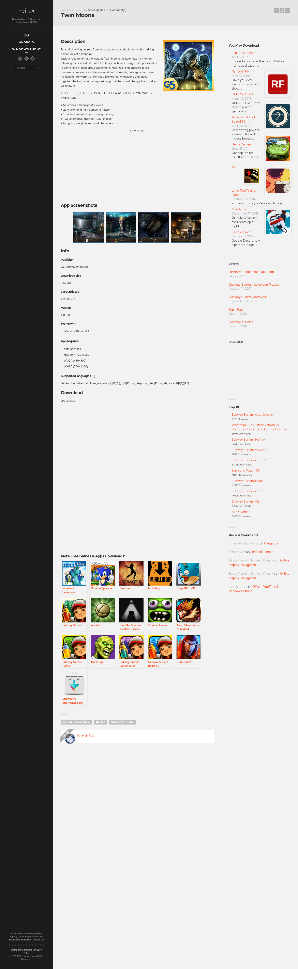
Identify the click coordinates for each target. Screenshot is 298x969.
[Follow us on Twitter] (32, 58)
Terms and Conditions (21, 950)
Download (72, 392)
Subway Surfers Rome (247, 491)
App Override (241, 512)
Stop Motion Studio (276, 10)
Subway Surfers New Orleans (252, 414)
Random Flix (240, 71)
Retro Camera (242, 144)
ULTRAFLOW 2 (242, 94)
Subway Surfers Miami (247, 501)
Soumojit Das (96, 10)
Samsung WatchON (246, 470)
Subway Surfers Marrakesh (248, 297)
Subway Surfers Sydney (248, 439)
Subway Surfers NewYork (249, 450)
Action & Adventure (76, 722)
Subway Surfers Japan (247, 481)
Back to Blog (282, 10)
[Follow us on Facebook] (20, 58)
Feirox (26, 11)
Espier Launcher (243, 53)
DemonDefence (262, 552)
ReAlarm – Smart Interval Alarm (251, 272)
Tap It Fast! (236, 309)
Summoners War (241, 322)
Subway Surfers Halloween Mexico (254, 284)
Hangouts (271, 543)
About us (26, 939)
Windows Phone (122, 722)
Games (100, 722)
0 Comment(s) (117, 10)
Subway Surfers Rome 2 (249, 460)
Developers (14, 939)
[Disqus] (137, 804)
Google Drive (241, 232)
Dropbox (287, 10)
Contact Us (38, 939)
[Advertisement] (137, 161)
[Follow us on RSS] (26, 58)
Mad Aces (239, 209)
